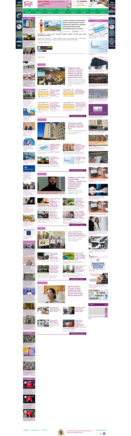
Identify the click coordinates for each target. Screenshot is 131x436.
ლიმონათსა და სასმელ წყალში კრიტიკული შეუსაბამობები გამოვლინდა (29, 162)
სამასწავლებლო (50, 10)
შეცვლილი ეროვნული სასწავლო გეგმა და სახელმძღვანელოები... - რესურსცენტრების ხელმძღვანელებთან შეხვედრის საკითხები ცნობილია (27, 176)
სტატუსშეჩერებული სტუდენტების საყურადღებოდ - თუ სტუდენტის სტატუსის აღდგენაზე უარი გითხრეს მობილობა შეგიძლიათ (98, 85)
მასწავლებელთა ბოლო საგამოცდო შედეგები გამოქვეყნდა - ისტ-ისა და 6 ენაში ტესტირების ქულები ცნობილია (97, 180)
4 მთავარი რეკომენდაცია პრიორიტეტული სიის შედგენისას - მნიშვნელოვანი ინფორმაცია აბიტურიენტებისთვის (28, 83)
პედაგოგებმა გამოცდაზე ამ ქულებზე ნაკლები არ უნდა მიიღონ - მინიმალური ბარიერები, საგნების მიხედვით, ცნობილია (98, 233)
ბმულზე (49, 42)
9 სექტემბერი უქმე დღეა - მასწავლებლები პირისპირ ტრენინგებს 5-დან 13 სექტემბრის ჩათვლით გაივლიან (97, 37)
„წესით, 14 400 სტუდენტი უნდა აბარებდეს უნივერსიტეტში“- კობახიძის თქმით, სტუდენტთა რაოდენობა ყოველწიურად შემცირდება (29, 253)
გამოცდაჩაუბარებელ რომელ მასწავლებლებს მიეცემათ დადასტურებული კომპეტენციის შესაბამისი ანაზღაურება (97, 147)
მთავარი (26, 10)
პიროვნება (39, 12)
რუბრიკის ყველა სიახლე (78, 116)
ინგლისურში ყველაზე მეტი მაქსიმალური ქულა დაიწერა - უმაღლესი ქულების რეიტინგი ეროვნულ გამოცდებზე (98, 100)
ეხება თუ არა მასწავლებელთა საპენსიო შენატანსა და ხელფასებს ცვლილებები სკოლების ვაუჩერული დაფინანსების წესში (29, 58)
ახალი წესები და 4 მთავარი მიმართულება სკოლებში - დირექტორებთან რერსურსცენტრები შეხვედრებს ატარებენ (29, 43)
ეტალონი (28, 12)
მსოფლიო (93, 10)
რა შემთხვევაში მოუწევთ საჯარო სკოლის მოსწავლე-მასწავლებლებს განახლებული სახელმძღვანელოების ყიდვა (96, 197)
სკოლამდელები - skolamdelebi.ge (78, 10)
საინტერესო (61, 12)
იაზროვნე (73, 12)
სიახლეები (33, 10)
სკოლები (41, 10)
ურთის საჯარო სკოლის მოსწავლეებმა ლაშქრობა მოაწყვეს (28, 345)
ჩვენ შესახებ (35, 430)
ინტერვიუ (50, 12)
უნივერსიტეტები (62, 10)
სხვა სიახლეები (102, 10)
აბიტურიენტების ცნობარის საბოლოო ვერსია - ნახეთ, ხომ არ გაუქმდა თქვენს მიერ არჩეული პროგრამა (97, 251)
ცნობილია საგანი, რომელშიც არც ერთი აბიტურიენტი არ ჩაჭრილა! (28, 70)
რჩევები (83, 12)
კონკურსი (103, 12)
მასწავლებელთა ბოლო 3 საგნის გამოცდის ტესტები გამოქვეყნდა (28, 237)
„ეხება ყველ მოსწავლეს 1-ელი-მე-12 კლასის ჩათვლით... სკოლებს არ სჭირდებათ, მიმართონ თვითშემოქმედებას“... (29, 133)
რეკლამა (44, 430)
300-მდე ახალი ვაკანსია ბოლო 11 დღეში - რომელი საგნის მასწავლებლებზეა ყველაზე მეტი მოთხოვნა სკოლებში (98, 286)
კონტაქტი (26, 430)
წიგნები (93, 12)
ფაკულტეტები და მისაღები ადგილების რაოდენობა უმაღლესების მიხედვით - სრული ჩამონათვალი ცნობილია (28, 284)
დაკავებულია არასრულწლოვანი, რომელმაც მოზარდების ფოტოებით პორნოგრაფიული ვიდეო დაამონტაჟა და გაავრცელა (29, 193)
